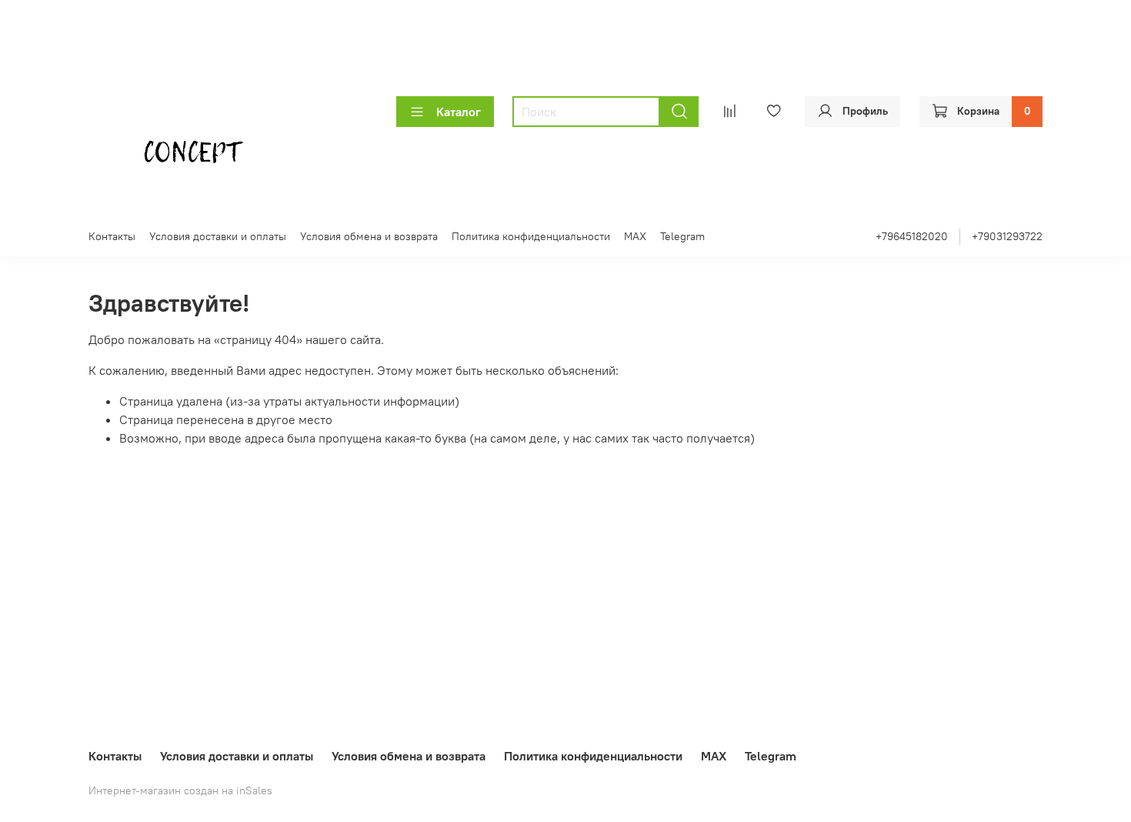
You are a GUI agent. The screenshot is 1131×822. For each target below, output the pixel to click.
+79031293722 (1007, 236)
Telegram (682, 236)
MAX (635, 236)
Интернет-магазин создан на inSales (180, 790)
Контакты (111, 236)
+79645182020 (912, 236)
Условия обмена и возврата (369, 236)
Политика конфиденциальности (531, 236)
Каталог (458, 111)
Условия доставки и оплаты (217, 236)
